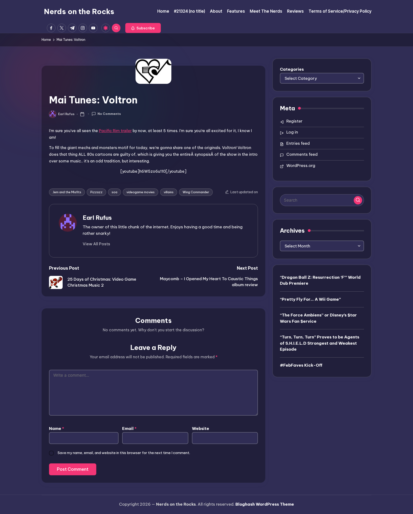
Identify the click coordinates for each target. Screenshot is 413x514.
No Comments (109, 114)
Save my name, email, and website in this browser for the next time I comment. (124, 452)
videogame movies (140, 192)
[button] (143, 28)
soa (114, 192)
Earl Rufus (97, 217)
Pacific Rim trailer (115, 130)
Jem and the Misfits (67, 192)
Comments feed (302, 154)
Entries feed (298, 143)
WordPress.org (300, 165)
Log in (292, 132)
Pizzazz (96, 192)
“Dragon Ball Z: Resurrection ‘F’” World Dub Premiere (320, 280)
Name (56, 428)
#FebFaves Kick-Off (301, 365)
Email (129, 428)
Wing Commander (196, 192)
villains (169, 192)
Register (294, 121)
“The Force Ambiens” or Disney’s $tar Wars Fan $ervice (318, 318)
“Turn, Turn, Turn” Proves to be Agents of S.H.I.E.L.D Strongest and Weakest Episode (319, 343)
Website (200, 428)
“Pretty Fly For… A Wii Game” (310, 299)
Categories (292, 69)
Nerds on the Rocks (79, 11)
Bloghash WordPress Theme (264, 504)
